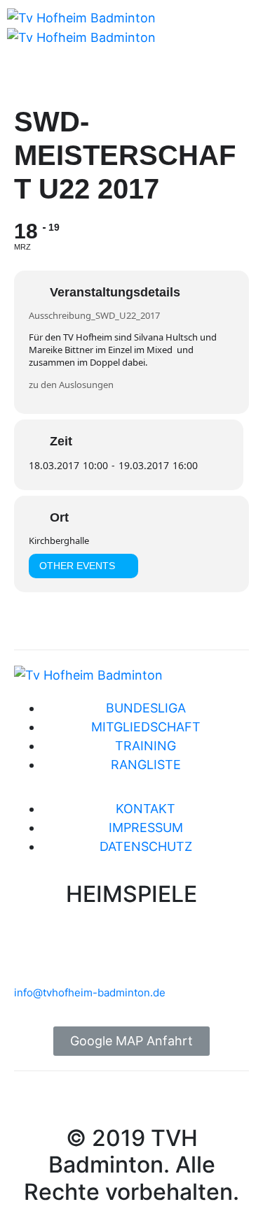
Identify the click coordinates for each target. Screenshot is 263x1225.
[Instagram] (238, 44)
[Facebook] (199, 44)
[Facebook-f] (31, 1102)
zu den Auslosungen (71, 384)
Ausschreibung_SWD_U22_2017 (94, 315)
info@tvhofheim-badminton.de (90, 992)
